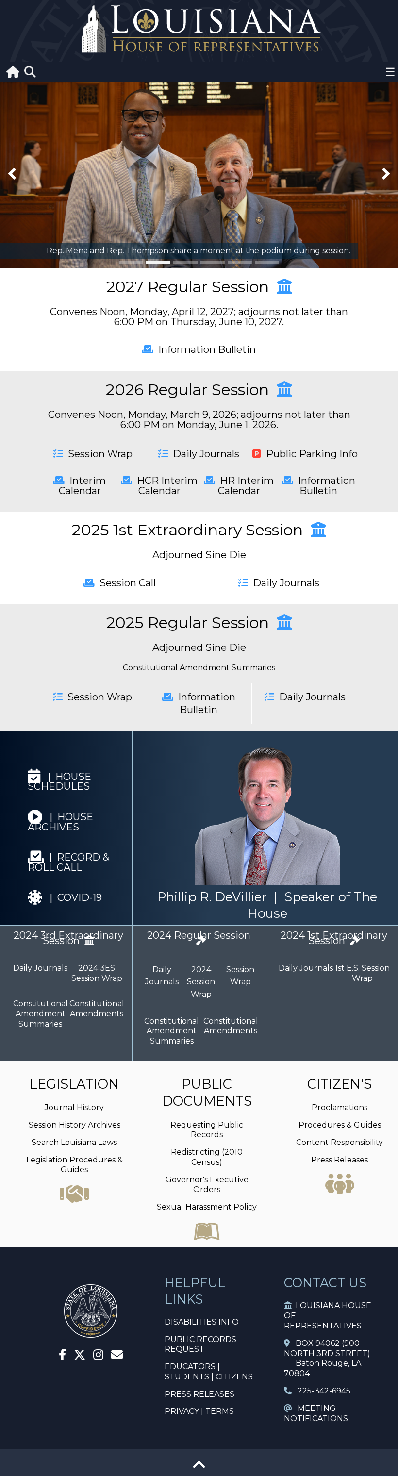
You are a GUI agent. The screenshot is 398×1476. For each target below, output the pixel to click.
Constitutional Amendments (96, 1008)
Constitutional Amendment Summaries (199, 667)
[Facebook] (62, 1356)
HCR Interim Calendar (165, 486)
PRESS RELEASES (199, 1394)
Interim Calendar (82, 486)
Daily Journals (203, 454)
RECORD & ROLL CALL (68, 862)
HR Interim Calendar (244, 486)
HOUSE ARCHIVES (60, 822)
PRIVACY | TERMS (199, 1411)
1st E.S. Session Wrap (362, 973)
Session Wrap (98, 454)
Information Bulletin (204, 349)
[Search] (30, 72)
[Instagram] (98, 1356)
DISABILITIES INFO (202, 1322)
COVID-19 (76, 897)
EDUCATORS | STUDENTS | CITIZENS (209, 1371)
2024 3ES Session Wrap (96, 973)
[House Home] (90, 1334)
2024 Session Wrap (201, 982)
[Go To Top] (199, 1468)
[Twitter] (79, 1356)
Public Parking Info (309, 454)
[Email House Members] (117, 1356)
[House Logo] (199, 29)
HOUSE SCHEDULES (59, 782)
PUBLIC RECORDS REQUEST (200, 1344)
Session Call (125, 583)
